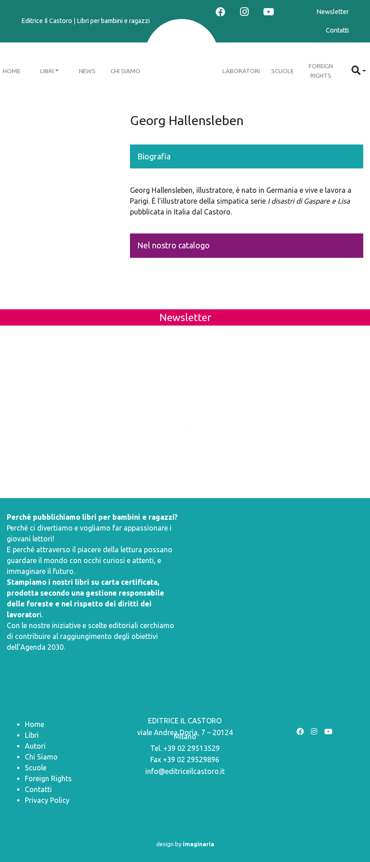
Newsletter (332, 11)
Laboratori (241, 71)
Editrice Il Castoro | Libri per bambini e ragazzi (85, 20)
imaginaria (198, 844)
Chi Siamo (125, 71)
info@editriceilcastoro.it (185, 771)
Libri (47, 71)
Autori (35, 746)
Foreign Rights (321, 70)
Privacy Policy (47, 800)
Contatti (337, 30)
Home (34, 724)
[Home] (181, 57)
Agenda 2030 (42, 647)
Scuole (282, 71)
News (87, 71)
